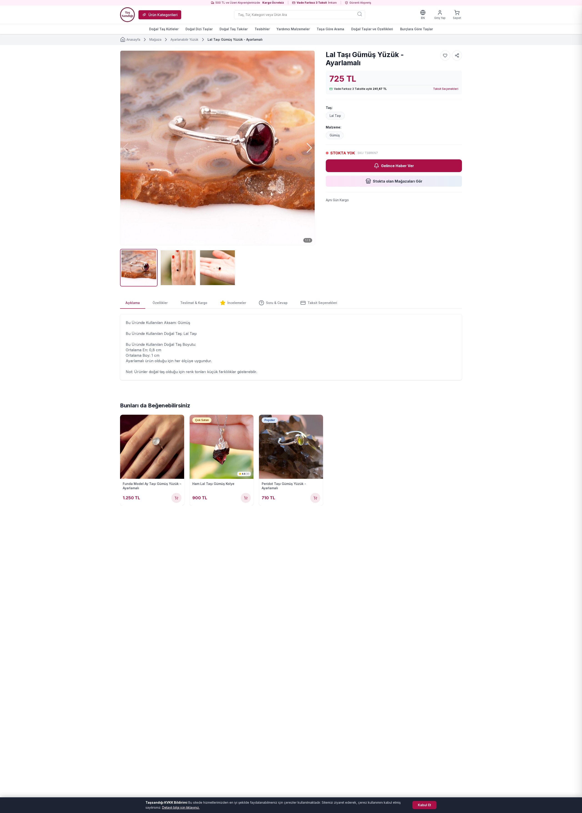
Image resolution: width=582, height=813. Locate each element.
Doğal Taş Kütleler (163, 29)
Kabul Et (424, 805)
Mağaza (155, 39)
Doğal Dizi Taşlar (199, 29)
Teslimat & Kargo (193, 303)
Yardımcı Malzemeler (293, 29)
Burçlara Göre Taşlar (416, 29)
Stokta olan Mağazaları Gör (397, 181)
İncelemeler (236, 303)
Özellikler (160, 303)
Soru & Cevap (277, 303)
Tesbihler (262, 29)
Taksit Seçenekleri (445, 88)
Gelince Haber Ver (397, 165)
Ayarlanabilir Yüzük (184, 39)
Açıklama (132, 303)
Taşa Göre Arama (330, 29)
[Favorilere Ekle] (445, 55)
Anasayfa (133, 39)
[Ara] (359, 14)
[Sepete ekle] (176, 498)
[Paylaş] (457, 55)
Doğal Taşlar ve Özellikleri (372, 29)
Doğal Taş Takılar (234, 29)
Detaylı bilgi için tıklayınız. (181, 807)
